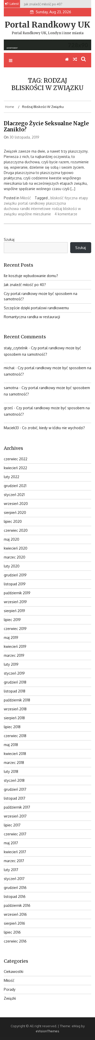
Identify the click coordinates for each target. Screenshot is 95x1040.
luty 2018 (11, 771)
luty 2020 (12, 566)
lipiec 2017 (12, 825)
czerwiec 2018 (15, 736)
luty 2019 (11, 664)
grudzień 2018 (15, 682)
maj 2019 (11, 637)
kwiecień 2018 (15, 753)
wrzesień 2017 (15, 816)
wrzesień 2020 (16, 503)
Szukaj (9, 239)
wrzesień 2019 (15, 602)
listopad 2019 (15, 584)
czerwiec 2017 (15, 834)
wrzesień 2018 (15, 709)
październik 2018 (17, 700)
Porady (9, 989)
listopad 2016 (15, 896)
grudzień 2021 (15, 486)
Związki (10, 998)
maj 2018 (11, 744)
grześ (8, 408)
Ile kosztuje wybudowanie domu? (31, 276)
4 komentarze (66, 214)
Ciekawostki (13, 971)
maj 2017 (11, 843)
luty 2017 (11, 870)
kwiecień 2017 (15, 852)
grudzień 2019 (15, 575)
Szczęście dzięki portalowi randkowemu (36, 308)
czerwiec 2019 (15, 628)
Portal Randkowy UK (47, 25)
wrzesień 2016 (15, 914)
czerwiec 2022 (15, 459)
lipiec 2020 (13, 521)
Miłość (25, 198)
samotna (11, 388)
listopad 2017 (14, 798)
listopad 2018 (14, 691)
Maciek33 (11, 428)
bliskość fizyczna (64, 198)
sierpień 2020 (15, 512)
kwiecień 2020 (15, 548)
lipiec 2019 (12, 619)
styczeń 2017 (14, 878)
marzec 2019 (14, 655)
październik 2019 (17, 593)
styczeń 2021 (14, 494)
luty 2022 (11, 477)
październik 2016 (17, 905)
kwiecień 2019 (15, 646)
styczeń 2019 (14, 673)
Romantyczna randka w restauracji (32, 317)
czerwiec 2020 (16, 530)
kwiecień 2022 (15, 468)
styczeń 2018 (14, 780)
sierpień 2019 (14, 611)
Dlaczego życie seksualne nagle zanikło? (46, 126)
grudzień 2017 (15, 789)
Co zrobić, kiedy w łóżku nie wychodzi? (53, 428)
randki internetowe (35, 208)
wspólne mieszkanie (34, 214)
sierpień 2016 (14, 923)
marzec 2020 (14, 557)
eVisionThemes (47, 1031)
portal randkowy (31, 203)
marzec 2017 (14, 861)
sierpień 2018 (14, 718)
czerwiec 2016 (15, 941)
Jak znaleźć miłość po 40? (25, 284)
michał (9, 368)
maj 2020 (11, 539)
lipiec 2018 (12, 727)
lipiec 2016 (12, 932)
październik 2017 (17, 807)
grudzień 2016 (15, 887)
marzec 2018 (14, 762)
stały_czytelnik (16, 348)
